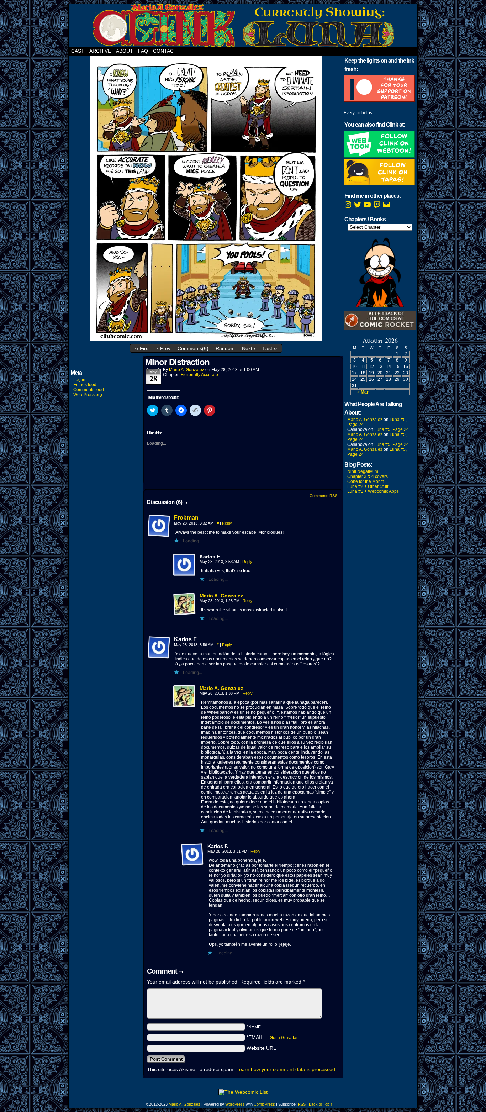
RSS (302, 1104)
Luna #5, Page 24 (391, 429)
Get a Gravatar (284, 1037)
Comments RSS (323, 496)
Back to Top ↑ (321, 1104)
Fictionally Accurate (199, 374)
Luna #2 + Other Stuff (367, 486)
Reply (227, 523)
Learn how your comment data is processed (285, 1069)
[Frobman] (159, 535)
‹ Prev (163, 348)
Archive (100, 51)
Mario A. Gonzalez (186, 369)
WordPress (235, 1104)
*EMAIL (272, 1037)
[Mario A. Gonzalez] (184, 614)
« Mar (363, 392)
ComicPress (264, 1104)
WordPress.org (87, 394)
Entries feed (84, 384)
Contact (165, 51)
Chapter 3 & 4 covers (367, 476)
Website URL (261, 1048)
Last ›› (270, 348)
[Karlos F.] (184, 565)
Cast (77, 51)
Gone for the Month (365, 481)
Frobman (186, 518)
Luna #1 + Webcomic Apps (373, 491)
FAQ (143, 51)
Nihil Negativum (362, 471)
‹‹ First (142, 348)
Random (225, 348)
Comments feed (88, 389)
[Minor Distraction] (206, 339)
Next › (248, 348)
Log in (79, 379)
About (124, 51)
